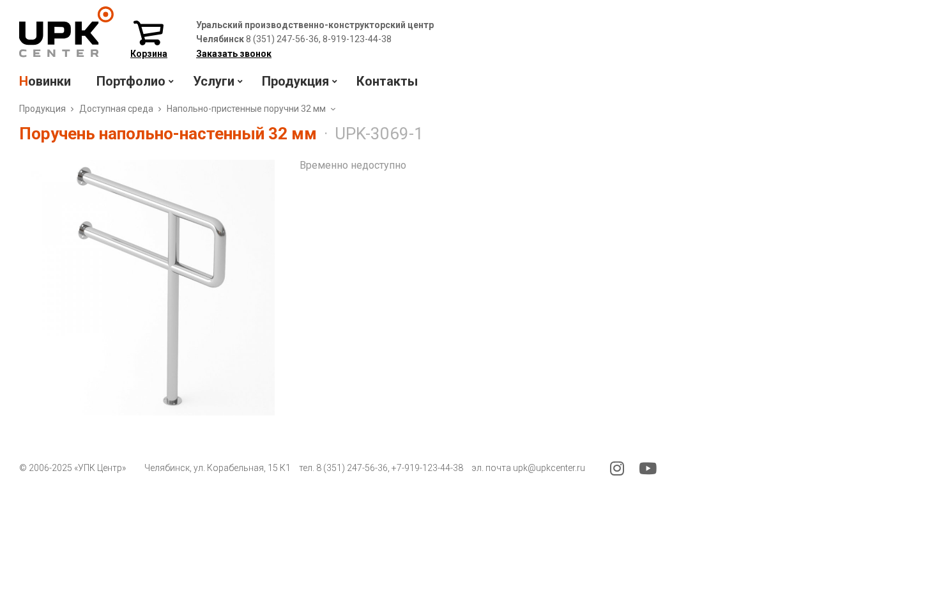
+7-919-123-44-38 (427, 468)
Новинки (45, 81)
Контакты (387, 81)
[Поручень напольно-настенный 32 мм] (147, 287)
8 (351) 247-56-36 (352, 468)
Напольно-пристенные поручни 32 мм (246, 109)
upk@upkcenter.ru (549, 468)
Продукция (42, 109)
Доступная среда (116, 109)
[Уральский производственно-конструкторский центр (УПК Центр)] (66, 54)
